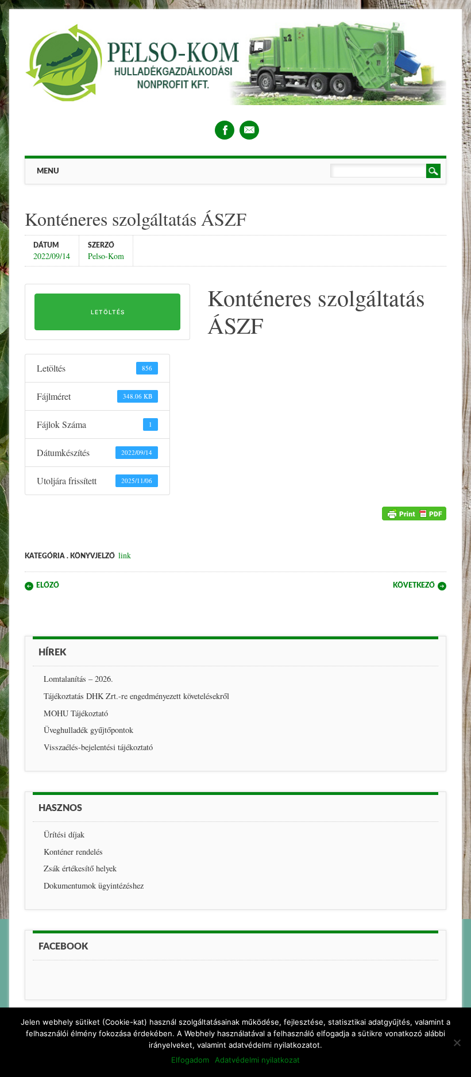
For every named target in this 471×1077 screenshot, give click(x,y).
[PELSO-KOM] (235, 101)
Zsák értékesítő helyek (80, 868)
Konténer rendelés (73, 851)
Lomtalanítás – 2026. (78, 678)
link (124, 555)
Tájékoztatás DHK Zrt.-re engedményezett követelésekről (136, 695)
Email (249, 130)
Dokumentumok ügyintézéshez (94, 885)
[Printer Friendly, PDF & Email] (414, 516)
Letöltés (108, 311)
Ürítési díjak (64, 834)
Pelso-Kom (106, 255)
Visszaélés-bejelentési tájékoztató (98, 747)
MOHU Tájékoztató (76, 713)
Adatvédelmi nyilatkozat (257, 1059)
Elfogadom (190, 1059)
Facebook (224, 130)
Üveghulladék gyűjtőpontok (88, 729)
